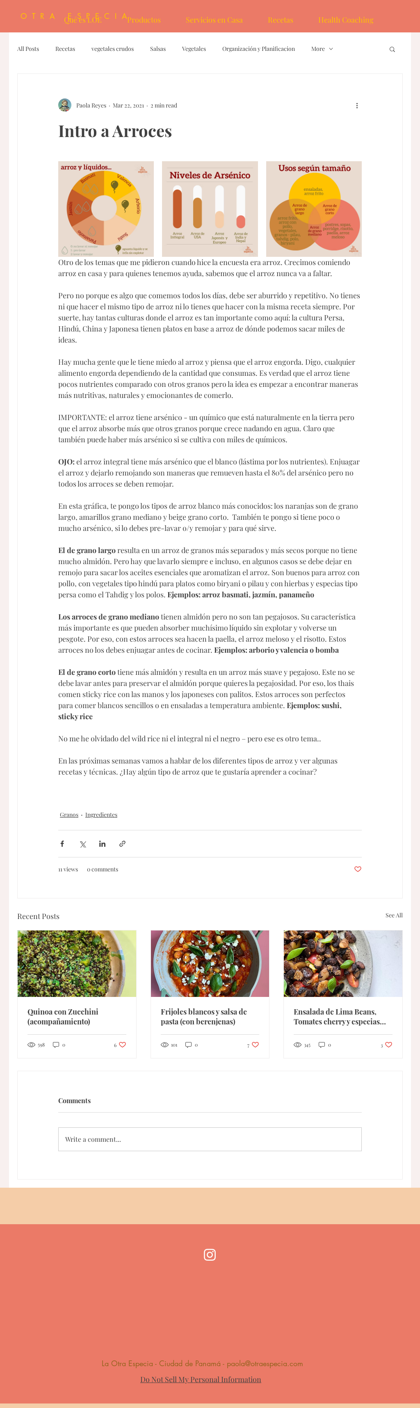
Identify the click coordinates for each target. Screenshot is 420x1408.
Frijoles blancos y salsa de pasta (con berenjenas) (204, 1016)
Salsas (158, 49)
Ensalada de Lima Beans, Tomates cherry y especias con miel (337, 1016)
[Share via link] (122, 844)
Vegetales (194, 49)
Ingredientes (101, 814)
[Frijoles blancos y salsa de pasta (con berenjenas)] (210, 963)
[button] (392, 49)
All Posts (28, 49)
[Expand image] (106, 209)
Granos (69, 814)
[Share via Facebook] (62, 844)
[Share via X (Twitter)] (82, 844)
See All (394, 915)
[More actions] (357, 105)
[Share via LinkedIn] (102, 844)
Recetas (65, 49)
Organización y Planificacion (258, 49)
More (318, 49)
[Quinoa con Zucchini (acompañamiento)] (77, 963)
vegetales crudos (112, 49)
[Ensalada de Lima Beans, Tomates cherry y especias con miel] (343, 963)
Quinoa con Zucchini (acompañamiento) (62, 1016)
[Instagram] (210, 1255)
